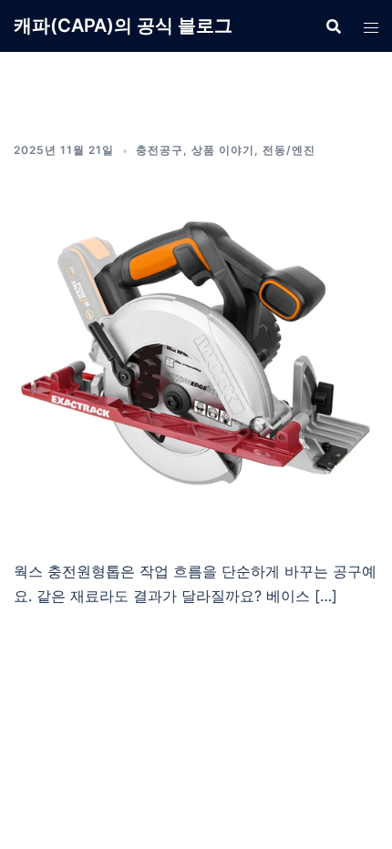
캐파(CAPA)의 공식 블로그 (123, 25)
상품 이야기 (222, 150)
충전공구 (159, 150)
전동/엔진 (289, 150)
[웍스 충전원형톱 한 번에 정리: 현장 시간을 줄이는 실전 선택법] (196, 353)
